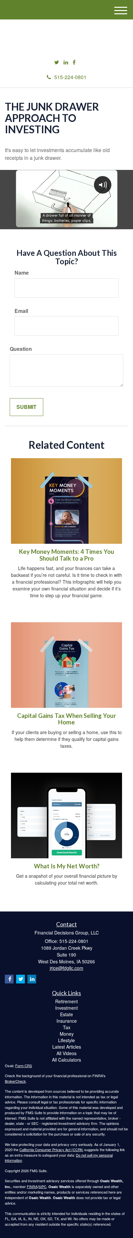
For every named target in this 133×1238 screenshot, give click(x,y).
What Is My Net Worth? (66, 866)
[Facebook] (74, 62)
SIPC (42, 1186)
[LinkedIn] (66, 62)
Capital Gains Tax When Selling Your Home (66, 719)
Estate (66, 1014)
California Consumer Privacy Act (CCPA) (51, 1149)
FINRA (32, 1186)
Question (21, 348)
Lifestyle (66, 1040)
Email (21, 311)
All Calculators (66, 1059)
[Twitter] (56, 62)
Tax (66, 1027)
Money (67, 1033)
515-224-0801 (70, 77)
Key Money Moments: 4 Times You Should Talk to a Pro (66, 555)
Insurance (66, 1021)
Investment (66, 1008)
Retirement (66, 1001)
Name (22, 272)
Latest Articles (66, 1046)
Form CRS (23, 1065)
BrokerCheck (15, 1081)
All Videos (66, 1053)
